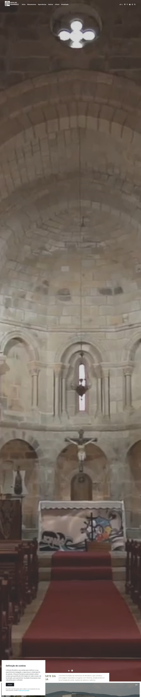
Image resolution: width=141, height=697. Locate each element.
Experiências (42, 4)
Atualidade (64, 4)
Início (23, 4)
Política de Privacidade (24, 690)
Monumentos (31, 4)
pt (121, 4)
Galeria (50, 4)
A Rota (57, 4)
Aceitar (10, 684)
